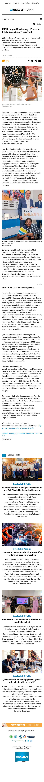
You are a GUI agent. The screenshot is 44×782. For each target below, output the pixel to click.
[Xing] (36, 61)
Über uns (8, 3)
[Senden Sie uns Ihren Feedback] (3, 61)
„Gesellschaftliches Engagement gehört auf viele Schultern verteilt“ (22, 680)
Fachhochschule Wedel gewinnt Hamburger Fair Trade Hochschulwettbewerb (22, 488)
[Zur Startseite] (22, 9)
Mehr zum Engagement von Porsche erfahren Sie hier (22, 434)
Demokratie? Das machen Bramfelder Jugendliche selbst (22, 620)
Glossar (16, 3)
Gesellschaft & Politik (22, 484)
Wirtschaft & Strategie (22, 549)
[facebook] (29, 61)
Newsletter (35, 3)
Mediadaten (25, 3)
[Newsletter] (22, 725)
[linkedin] (39, 61)
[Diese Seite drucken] (7, 61)
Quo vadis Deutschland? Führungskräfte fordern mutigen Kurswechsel (22, 553)
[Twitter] (32, 61)
